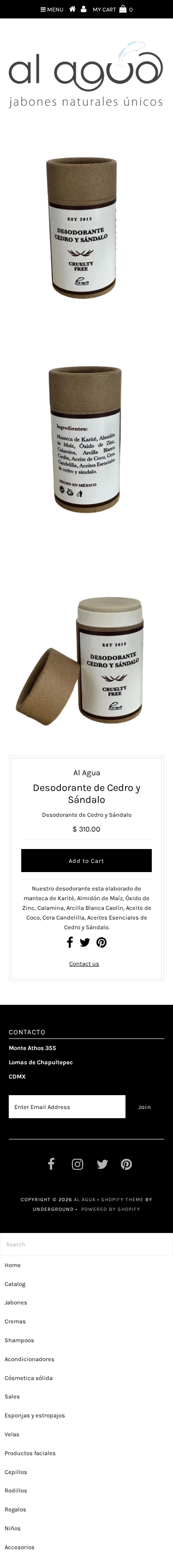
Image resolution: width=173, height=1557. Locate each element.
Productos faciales (30, 1453)
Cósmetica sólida (29, 1377)
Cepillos (16, 1472)
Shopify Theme (122, 1200)
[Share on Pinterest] (101, 944)
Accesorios (20, 1547)
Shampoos (19, 1340)
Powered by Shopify (110, 1209)
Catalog (15, 1283)
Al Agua (84, 1200)
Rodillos (16, 1490)
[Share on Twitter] (84, 944)
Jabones (16, 1302)
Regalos (15, 1509)
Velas (12, 1434)
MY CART (113, 9)
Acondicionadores (29, 1359)
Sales (12, 1396)
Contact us (84, 963)
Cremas (15, 1321)
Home (13, 1265)
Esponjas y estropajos (35, 1415)
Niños (13, 1528)
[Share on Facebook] (69, 944)
